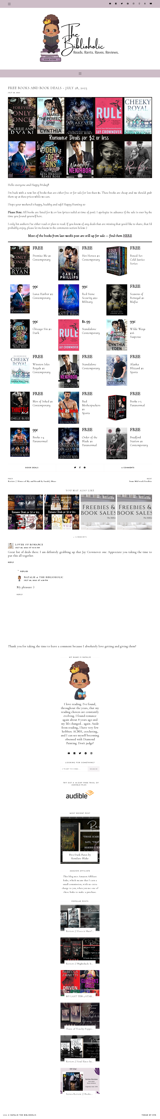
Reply (11, 562)
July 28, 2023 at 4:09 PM (36, 580)
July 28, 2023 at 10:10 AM (27, 548)
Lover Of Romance (29, 544)
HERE (127, 236)
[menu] (9, 4)
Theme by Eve (149, 1115)
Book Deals (31, 468)
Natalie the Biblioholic (23, 1115)
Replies (24, 571)
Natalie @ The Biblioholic (43, 577)
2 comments (128, 468)
